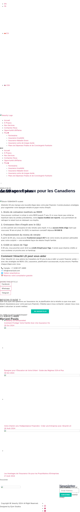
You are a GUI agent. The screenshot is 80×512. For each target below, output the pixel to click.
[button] (40, 148)
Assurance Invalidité (16, 138)
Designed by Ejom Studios (10, 506)
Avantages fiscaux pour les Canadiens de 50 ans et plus (37, 191)
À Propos (7, 123)
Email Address (65, 487)
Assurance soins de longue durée (21, 143)
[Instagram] (45, 506)
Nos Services (9, 125)
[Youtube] (45, 508)
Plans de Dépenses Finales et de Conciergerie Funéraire (30, 145)
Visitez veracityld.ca (12, 273)
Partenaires (12, 135)
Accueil (7, 120)
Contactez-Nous (10, 128)
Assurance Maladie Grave (18, 140)
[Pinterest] (45, 511)
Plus (5, 133)
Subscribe (65, 495)
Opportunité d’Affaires (13, 130)
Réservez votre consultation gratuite (18, 275)
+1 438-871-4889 (9, 316)
